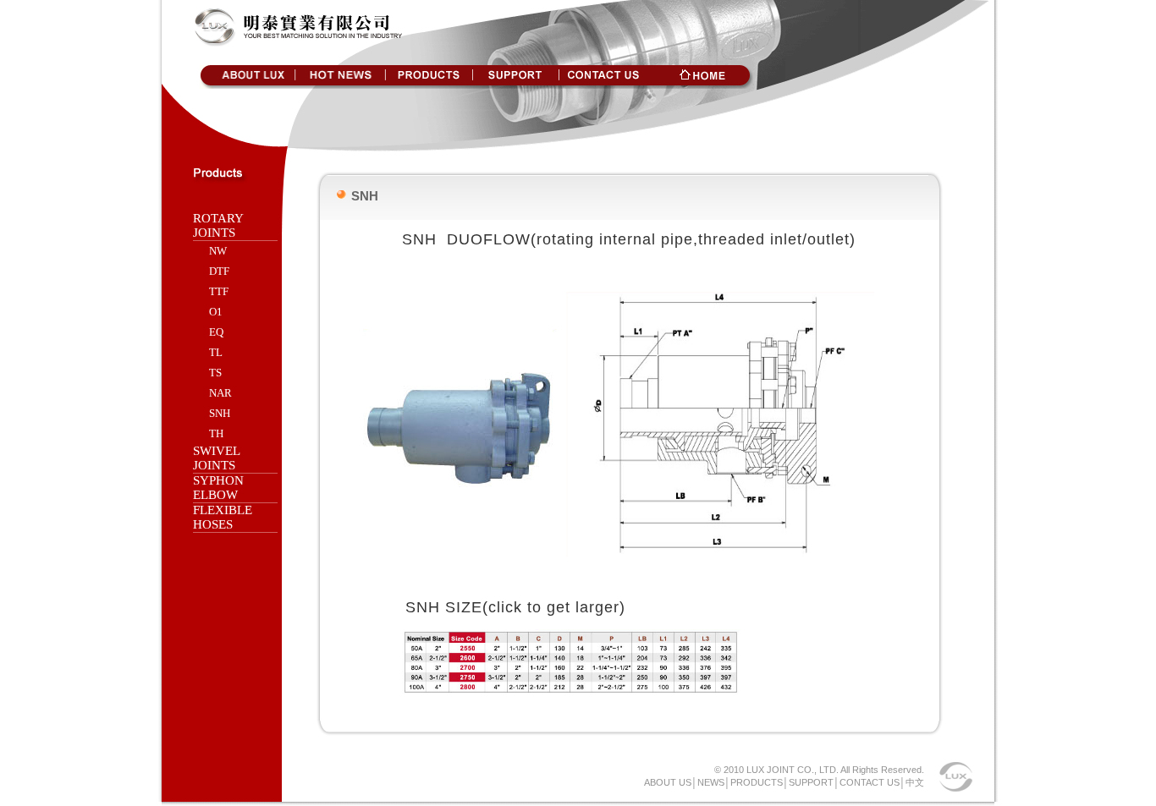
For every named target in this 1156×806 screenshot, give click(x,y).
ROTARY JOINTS (218, 225)
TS (215, 372)
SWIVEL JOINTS (216, 458)
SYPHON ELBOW (218, 488)
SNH (219, 413)
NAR (220, 393)
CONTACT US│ (872, 782)
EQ (216, 332)
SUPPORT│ (814, 782)
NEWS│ (713, 782)
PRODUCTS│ (759, 782)
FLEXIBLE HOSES (222, 517)
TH (216, 433)
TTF (218, 291)
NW (218, 250)
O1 (216, 311)
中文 (915, 782)
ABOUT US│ (670, 782)
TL (216, 352)
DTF (219, 271)
